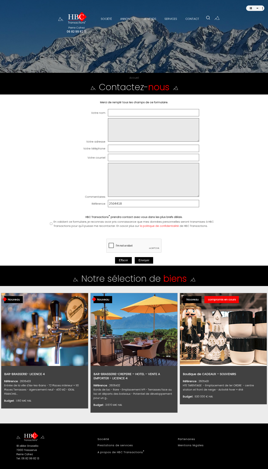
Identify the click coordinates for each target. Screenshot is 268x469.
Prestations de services (115, 445)
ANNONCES (127, 19)
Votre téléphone (94, 148)
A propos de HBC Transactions (121, 452)
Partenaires (186, 439)
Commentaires (95, 197)
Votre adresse (95, 141)
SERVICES (170, 19)
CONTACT (192, 19)
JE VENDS (149, 19)
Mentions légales (191, 445)
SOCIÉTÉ (106, 19)
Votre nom (98, 113)
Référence (98, 204)
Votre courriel (96, 157)
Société (103, 439)
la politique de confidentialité (159, 226)
